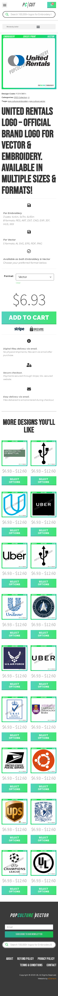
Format (8, 276)
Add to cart (29, 317)
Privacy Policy (46, 959)
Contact (51, 965)
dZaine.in (52, 978)
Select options (14, 480)
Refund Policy (25, 959)
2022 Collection (20, 97)
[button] (4, 5)
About (9, 959)
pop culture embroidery (18, 101)
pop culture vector (37, 101)
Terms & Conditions (31, 965)
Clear (18, 283)
